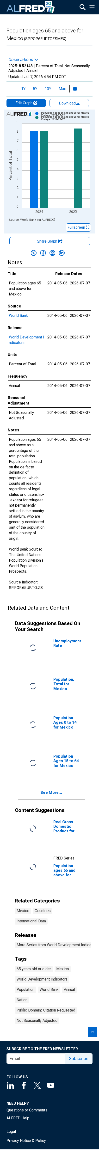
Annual (69, 989)
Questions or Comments (26, 1110)
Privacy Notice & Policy (26, 1140)
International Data (31, 921)
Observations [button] (21, 59)
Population (25, 989)
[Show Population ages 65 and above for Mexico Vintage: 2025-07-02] (67, 114)
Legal (11, 1131)
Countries (43, 910)
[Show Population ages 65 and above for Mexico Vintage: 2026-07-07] (67, 118)
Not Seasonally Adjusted (37, 1020)
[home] (30, 7)
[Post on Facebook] (43, 253)
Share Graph (47, 241)
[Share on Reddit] (52, 253)
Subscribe (78, 1058)
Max (62, 88)
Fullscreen (77, 227)
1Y (23, 88)
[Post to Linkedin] (62, 253)
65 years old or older (34, 969)
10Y (48, 88)
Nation (22, 1000)
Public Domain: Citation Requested (46, 1010)
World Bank (18, 315)
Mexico (23, 910)
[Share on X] (34, 253)
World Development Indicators (42, 979)
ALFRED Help (17, 1118)
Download (68, 103)
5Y (35, 88)
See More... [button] (51, 792)
